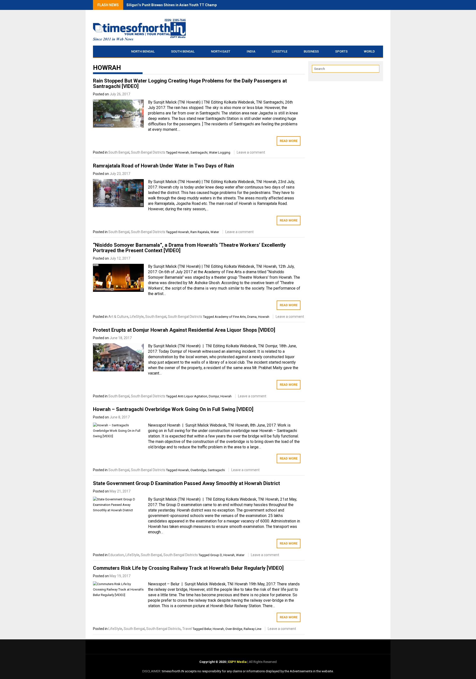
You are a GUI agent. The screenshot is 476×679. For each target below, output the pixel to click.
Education (116, 555)
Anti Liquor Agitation (192, 396)
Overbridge (198, 470)
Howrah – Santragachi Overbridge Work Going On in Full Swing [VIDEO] (173, 409)
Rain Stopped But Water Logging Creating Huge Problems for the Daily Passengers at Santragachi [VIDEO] (190, 83)
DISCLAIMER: (152, 671)
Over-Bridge (233, 629)
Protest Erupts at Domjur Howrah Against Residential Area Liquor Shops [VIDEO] (184, 330)
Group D (216, 555)
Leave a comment (251, 152)
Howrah (183, 152)
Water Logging (219, 152)
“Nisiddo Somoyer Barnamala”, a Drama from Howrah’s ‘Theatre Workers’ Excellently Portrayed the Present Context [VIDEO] (189, 247)
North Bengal (143, 51)
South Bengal (183, 51)
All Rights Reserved (262, 662)
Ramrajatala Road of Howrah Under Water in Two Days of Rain (163, 166)
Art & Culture (118, 317)
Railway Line (252, 629)
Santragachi (199, 152)
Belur (207, 629)
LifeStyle (279, 51)
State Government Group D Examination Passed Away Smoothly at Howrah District (186, 483)
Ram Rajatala (199, 232)
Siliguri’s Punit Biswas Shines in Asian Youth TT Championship (177, 5)
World (369, 51)
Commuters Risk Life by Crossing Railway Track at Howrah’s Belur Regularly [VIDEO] (188, 568)
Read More (289, 141)
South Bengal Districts (148, 152)
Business (311, 51)
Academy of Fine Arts (230, 317)
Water (214, 232)
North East (220, 51)
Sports (341, 51)
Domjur (214, 396)
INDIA (251, 51)
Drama (252, 317)
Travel (187, 629)
